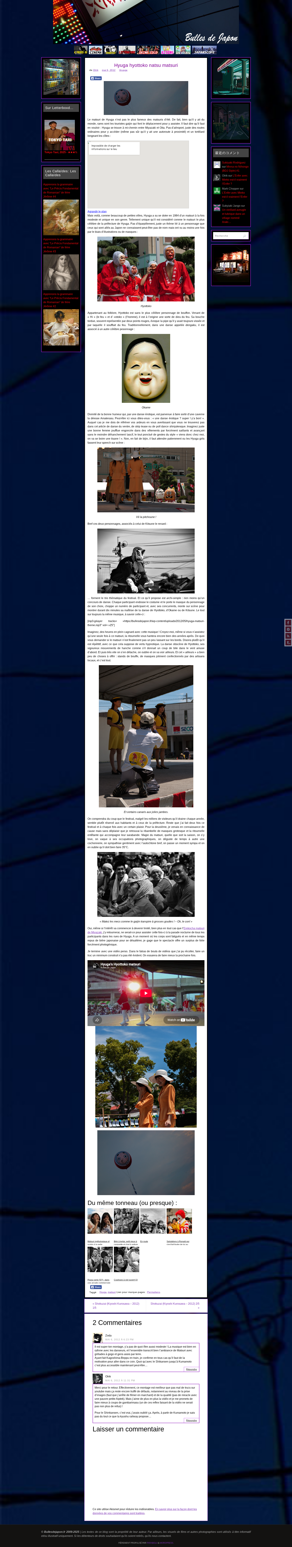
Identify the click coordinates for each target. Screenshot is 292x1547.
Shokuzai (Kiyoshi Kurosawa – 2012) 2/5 (175, 1305)
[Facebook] (288, 623)
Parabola (152, 1543)
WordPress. (167, 1543)
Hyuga (103, 1292)
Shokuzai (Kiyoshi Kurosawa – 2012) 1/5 (116, 1305)
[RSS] (288, 636)
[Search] (244, 236)
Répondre (191, 1369)
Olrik (96, 70)
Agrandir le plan (97, 211)
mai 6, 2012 (109, 70)
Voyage (123, 70)
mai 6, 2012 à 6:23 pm (119, 1339)
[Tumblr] (288, 642)
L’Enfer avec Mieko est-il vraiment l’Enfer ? (235, 179)
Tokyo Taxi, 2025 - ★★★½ (60, 152)
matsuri (112, 1292)
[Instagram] (288, 629)
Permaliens (153, 1292)
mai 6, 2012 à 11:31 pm (120, 1380)
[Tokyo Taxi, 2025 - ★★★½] (59, 149)
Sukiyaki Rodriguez (234, 162)
